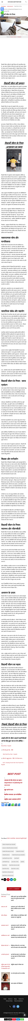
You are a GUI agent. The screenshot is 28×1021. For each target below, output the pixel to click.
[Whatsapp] (12, 805)
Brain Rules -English (6, 745)
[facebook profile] (14, 1006)
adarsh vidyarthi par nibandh (9, 844)
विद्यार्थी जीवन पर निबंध (15, 868)
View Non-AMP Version (19, 1012)
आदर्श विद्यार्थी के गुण (6, 861)
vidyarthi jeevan (6, 854)
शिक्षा (8, 11)
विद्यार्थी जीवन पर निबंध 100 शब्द (8, 872)
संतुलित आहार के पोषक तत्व (17, 964)
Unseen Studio (13, 36)
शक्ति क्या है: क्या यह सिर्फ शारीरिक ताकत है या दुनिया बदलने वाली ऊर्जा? (18, 898)
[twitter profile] (10, 1006)
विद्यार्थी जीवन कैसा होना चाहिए (14, 865)
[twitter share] (2, 879)
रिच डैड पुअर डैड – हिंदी (8, 750)
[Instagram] (15, 805)
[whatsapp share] (14, 879)
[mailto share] (4, 879)
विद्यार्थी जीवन (5, 865)
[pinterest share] (8, 879)
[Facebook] (2, 805)
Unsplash (19, 36)
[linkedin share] (11, 879)
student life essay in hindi (8, 851)
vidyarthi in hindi (20, 851)
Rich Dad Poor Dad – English (10, 754)
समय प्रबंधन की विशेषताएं (16, 983)
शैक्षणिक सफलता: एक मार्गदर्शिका (12, 794)
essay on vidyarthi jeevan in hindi (10, 847)
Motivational (10, 6)
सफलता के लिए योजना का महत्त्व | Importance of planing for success (13, 782)
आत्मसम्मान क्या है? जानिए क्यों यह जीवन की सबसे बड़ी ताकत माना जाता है (18, 927)
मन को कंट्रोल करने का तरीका (18, 973)
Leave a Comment (14, 889)
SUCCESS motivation (14, 2)
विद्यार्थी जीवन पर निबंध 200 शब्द (8, 875)
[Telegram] (19, 805)
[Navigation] (2, 2)
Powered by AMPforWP (14, 1014)
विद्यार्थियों (22, 861)
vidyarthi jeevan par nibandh (18, 854)
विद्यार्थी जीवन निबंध (6, 868)
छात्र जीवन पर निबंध (15, 861)
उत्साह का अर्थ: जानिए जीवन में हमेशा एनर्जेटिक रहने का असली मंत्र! (18, 908)
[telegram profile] (18, 1006)
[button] (6, 1019)
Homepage (3, 6)
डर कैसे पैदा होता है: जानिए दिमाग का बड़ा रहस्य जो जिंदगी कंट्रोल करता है (18, 956)
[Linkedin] (9, 805)
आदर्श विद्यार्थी (16, 858)
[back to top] (25, 1015)
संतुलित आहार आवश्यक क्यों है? (12, 799)
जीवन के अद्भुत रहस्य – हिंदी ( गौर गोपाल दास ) (12, 758)
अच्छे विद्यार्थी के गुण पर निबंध (7, 858)
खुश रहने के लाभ (8, 790)
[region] (14, 51)
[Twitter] (6, 805)
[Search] (25, 2)
